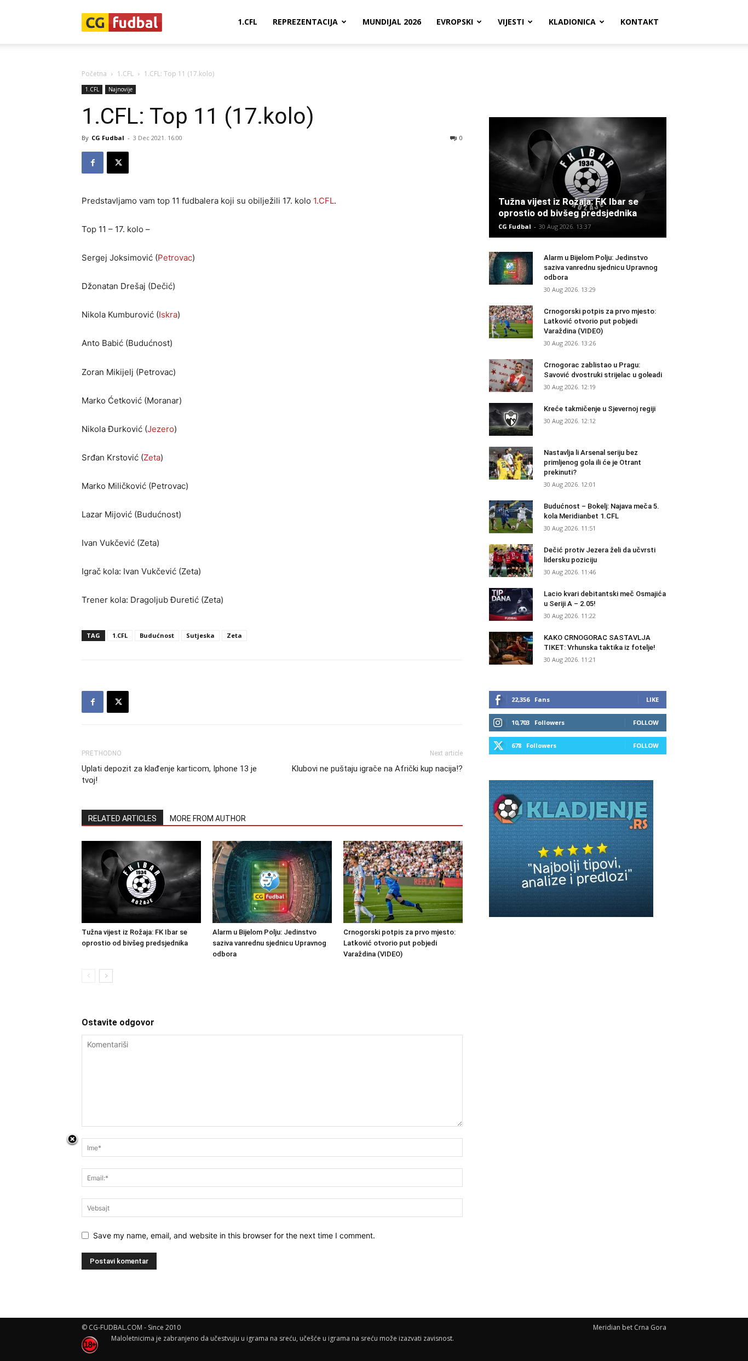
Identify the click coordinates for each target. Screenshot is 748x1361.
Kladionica (572, 21)
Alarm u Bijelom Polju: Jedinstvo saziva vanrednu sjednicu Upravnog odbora (269, 943)
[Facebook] (92, 163)
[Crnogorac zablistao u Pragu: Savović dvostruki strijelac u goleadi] (511, 375)
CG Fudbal (107, 138)
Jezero (160, 429)
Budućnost (157, 635)
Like (652, 699)
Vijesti (511, 21)
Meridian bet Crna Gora (629, 1327)
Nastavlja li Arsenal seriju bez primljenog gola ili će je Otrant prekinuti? (592, 462)
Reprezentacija (305, 21)
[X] (118, 163)
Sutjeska (200, 635)
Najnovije (120, 89)
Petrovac (175, 257)
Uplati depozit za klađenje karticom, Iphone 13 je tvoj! (169, 774)
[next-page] (106, 976)
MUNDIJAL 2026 (392, 21)
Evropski (454, 21)
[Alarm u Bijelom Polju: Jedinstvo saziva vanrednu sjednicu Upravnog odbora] (272, 882)
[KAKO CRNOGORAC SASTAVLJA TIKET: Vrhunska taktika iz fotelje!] (511, 648)
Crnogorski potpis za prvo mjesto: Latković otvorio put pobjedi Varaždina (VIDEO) (399, 943)
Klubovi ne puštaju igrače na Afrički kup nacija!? (377, 769)
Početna (94, 73)
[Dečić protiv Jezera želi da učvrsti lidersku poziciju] (511, 560)
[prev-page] (88, 976)
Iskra (168, 314)
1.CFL (247, 21)
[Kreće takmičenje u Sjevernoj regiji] (511, 419)
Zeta (151, 457)
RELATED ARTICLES (122, 818)
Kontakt (639, 21)
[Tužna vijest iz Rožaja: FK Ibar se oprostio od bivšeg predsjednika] (141, 882)
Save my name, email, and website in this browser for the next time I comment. (234, 1235)
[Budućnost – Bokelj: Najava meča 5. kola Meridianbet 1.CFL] (511, 516)
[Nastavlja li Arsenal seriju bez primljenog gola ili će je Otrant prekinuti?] (511, 463)
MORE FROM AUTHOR (208, 818)
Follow (646, 722)
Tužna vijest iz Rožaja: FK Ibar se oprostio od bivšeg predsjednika (568, 207)
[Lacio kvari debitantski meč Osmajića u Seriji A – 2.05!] (511, 604)
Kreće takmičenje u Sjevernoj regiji (599, 409)
